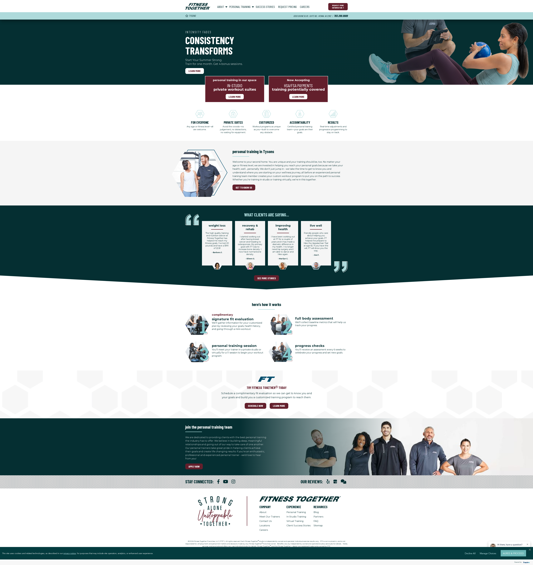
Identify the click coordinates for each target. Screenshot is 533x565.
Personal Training (296, 512)
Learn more (235, 96)
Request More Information (338, 6)
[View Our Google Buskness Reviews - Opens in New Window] (335, 481)
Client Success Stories (298, 525)
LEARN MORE (279, 405)
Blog (316, 512)
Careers (263, 530)
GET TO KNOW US (244, 187)
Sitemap (318, 525)
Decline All (470, 553)
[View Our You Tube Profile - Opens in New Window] (225, 481)
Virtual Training (295, 521)
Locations (264, 525)
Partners (318, 516)
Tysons (192, 15)
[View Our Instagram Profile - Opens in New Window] (233, 481)
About (262, 512)
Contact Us (265, 521)
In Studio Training (296, 516)
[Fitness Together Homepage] (197, 6)
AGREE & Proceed (513, 553)
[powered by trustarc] (526, 562)
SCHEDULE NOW (255, 405)
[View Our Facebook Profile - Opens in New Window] (218, 481)
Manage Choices (488, 553)
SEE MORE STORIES (266, 278)
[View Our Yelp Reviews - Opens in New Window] (328, 481)
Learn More (194, 71)
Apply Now (194, 466)
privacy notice (69, 553)
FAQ (316, 521)
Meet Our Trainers (269, 516)
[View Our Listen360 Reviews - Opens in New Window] (343, 481)
